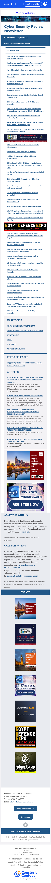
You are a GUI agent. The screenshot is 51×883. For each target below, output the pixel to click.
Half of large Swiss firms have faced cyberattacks (24, 70)
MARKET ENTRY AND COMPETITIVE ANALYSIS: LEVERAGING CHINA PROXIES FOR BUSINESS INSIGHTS (25, 380)
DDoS (9, 340)
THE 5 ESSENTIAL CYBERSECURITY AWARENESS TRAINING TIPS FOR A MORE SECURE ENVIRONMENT (23, 412)
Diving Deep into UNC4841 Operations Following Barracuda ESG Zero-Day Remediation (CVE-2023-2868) (24, 165)
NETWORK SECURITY (16, 349)
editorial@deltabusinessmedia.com (22, 576)
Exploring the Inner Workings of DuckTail (21, 152)
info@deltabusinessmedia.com (21, 802)
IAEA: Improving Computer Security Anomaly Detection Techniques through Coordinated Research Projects (25, 236)
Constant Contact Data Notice (31, 862)
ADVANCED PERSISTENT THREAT (21, 326)
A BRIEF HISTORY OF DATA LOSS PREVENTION (25, 396)
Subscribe (25, 817)
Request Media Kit (25, 808)
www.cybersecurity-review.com (17, 43)
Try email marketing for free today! (25, 879)
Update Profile (13, 862)
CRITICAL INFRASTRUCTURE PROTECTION (25, 331)
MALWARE (11, 344)
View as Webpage (25, 13)
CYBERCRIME (13, 335)
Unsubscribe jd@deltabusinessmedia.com (25, 859)
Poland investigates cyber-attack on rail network (24, 206)
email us (25, 532)
